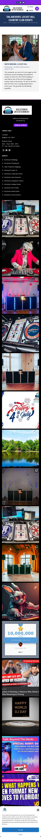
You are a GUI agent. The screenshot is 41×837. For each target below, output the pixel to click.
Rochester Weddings (11, 160)
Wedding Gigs (8, 67)
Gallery (31, 10)
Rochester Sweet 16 (10, 170)
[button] (38, 810)
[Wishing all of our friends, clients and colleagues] (20, 410)
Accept (20, 830)
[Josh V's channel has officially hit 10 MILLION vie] (20, 639)
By (21, 67)
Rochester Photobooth (11, 163)
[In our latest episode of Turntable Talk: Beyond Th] (20, 792)
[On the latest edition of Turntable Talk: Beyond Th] (20, 754)
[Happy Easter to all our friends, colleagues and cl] (20, 601)
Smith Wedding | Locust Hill (15, 64)
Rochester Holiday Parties (12, 184)
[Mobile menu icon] (37, 9)
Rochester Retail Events (12, 191)
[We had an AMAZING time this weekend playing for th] (20, 371)
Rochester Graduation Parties (13, 181)
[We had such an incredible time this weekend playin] (20, 486)
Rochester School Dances (12, 195)
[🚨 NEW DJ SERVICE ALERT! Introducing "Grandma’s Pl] (20, 257)
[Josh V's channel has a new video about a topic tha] (20, 677)
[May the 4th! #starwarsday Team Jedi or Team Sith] (20, 218)
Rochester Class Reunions (12, 177)
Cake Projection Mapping (12, 167)
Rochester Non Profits (11, 188)
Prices (31, 7)
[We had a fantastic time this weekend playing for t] (20, 563)
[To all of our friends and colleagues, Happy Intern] (20, 716)
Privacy (20, 834)
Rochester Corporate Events (13, 174)
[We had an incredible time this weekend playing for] (20, 295)
